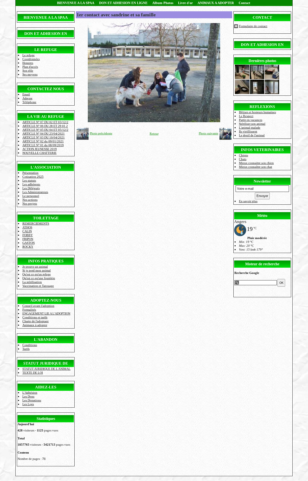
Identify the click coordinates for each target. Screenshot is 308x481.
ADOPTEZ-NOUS (45, 300)
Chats (242, 159)
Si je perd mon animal (36, 270)
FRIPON (27, 239)
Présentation (30, 173)
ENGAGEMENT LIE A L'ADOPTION (46, 313)
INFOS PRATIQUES (46, 261)
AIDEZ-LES (45, 387)
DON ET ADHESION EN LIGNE (123, 3)
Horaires (27, 63)
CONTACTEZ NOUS (45, 89)
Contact (244, 3)
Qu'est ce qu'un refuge (36, 274)
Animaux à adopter (34, 325)
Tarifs (26, 349)
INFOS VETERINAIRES (262, 150)
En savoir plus (248, 201)
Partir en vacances (250, 120)
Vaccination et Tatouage (38, 286)
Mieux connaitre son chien (256, 163)
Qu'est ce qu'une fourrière (38, 278)
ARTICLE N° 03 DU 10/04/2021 (43, 137)
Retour (154, 133)
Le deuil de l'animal (252, 135)
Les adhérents (31, 184)
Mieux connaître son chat (255, 167)
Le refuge (28, 55)
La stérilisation (32, 282)
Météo (262, 216)
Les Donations (31, 400)
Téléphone (29, 102)
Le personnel (30, 196)
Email (26, 94)
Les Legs (28, 404)
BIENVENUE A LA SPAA (75, 3)
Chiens (243, 155)
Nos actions (30, 200)
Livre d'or (185, 3)
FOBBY (27, 235)
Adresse (27, 98)
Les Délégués (31, 188)
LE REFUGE (45, 50)
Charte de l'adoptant (35, 321)
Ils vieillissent (248, 131)
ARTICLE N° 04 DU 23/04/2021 (43, 133)
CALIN (27, 231)
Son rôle (27, 70)
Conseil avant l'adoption (38, 306)
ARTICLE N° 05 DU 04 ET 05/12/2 (45, 130)
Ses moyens (30, 74)
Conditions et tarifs (34, 317)
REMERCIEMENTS (35, 223)
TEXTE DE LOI (32, 372)
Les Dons (28, 396)
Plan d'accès (30, 67)
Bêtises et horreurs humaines (257, 112)
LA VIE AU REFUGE (45, 116)
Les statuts (29, 180)
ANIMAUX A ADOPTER (216, 3)
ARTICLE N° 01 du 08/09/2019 (43, 145)
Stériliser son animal (252, 124)
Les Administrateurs (35, 192)
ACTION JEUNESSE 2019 (39, 149)
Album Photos (162, 3)
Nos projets (29, 203)
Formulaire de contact (253, 26)
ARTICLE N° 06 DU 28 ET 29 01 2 (45, 126)
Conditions (29, 345)
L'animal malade (249, 127)
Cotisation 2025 (33, 176)
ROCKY (27, 246)
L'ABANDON (46, 339)
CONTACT (262, 17)
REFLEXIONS (262, 107)
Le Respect (246, 116)
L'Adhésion (29, 392)
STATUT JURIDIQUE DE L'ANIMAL (46, 369)
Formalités (29, 309)
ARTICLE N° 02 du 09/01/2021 (43, 141)
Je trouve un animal (35, 266)
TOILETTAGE (46, 218)
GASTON (28, 243)
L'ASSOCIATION (46, 167)
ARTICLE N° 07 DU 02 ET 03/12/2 (45, 122)
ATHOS (27, 227)
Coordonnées (31, 59)
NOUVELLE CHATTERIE (39, 153)
